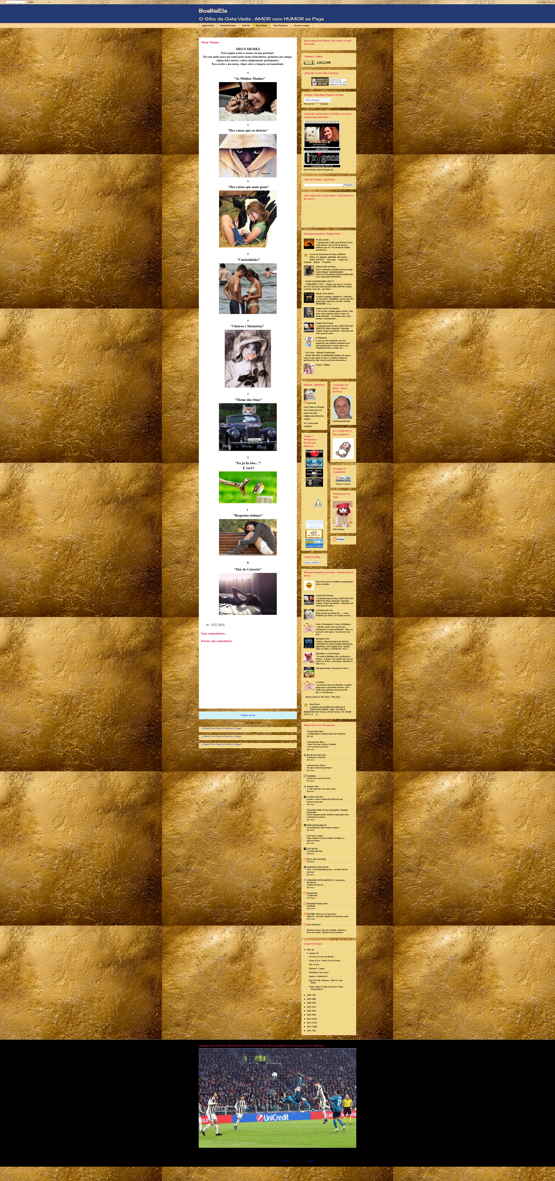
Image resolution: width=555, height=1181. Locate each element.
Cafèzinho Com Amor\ (319, 972)
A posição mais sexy (324, 610)
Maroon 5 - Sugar (316, 968)
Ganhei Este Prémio (324, 323)
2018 (309, 1002)
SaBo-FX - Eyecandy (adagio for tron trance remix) (328, 916)
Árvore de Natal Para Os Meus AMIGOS (327, 254)
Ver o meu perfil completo (311, 425)
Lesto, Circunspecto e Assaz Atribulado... (334, 624)
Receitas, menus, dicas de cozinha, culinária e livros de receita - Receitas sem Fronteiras (326, 931)
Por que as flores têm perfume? (319, 767)
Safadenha (311, 905)
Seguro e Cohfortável (318, 976)
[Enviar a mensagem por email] (212, 624)
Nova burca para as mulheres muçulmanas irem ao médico (334, 583)
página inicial (208, 25)
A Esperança (312, 895)
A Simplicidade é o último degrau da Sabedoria (326, 733)
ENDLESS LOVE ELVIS (317, 867)
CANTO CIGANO (315, 796)
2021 (309, 949)
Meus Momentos (280, 25)
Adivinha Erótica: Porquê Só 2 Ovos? (332, 668)
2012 (309, 1026)
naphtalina (285, 1161)
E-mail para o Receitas (316, 757)
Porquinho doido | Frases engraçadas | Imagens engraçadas (327, 811)
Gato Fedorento (314, 924)
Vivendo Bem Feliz (315, 731)
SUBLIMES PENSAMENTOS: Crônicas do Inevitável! (326, 881)
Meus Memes (261, 25)
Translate (324, 103)
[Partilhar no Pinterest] (223, 624)
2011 (309, 1030)
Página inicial (248, 715)
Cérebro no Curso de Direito (318, 778)
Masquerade (312, 892)
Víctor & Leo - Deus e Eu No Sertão (324, 960)
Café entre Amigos (315, 835)
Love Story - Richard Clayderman (320, 352)
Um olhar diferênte (314, 851)
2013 (309, 1022)
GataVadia (311, 402)
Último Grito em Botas (326, 266)
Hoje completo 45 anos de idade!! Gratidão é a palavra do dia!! (325, 839)
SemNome (347, 484)
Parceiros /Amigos (302, 25)
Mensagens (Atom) (253, 723)
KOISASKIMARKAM (316, 825)
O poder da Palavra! (315, 884)
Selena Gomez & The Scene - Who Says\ (322, 696)
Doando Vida (312, 786)
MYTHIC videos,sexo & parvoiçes (321, 913)
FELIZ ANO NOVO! (325, 293)
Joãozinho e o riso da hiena (328, 653)
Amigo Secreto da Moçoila (327, 308)
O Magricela (321, 337)
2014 (309, 1018)
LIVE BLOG (312, 848)
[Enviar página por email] (207, 625)
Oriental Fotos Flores (316, 765)
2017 (309, 1006)
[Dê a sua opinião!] (215, 624)
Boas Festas (315, 704)
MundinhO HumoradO (317, 903)
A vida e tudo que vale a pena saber (321, 788)
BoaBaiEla (213, 11)
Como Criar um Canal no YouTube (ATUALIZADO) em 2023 (321, 745)
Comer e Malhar (323, 364)
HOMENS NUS (322, 638)
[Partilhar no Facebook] (220, 624)
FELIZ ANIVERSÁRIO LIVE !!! (319, 281)
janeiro (312, 953)
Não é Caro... (314, 964)
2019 (309, 998)
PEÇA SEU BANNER (316, 859)
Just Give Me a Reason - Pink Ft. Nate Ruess (326, 981)
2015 (309, 1014)
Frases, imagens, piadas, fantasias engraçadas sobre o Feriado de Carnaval (328, 815)
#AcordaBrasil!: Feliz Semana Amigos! (323, 827)
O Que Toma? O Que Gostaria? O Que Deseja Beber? (326, 988)
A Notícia (320, 682)
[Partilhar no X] (217, 624)
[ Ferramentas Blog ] (316, 741)
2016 (309, 1010)
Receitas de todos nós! (316, 754)
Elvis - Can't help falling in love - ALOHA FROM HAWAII (327, 870)
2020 (309, 995)
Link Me (246, 25)
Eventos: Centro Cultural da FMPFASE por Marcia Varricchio (325, 800)
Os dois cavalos (322, 239)
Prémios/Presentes (228, 25)
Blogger (310, 1161)
